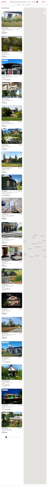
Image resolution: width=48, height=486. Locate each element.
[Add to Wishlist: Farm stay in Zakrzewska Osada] (21, 152)
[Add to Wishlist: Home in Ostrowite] (21, 318)
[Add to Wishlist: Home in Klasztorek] (21, 129)
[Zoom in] (45, 12)
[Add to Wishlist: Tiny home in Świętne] (21, 83)
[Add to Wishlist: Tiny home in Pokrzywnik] (21, 342)
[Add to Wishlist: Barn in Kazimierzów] (21, 223)
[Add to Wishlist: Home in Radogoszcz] (21, 246)
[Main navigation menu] (45, 2)
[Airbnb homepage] (4, 2)
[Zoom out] (45, 14)
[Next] (19, 437)
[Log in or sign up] (43, 2)
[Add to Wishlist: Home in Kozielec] (21, 37)
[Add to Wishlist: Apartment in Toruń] (21, 199)
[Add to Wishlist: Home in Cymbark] (21, 390)
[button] (4, 32)
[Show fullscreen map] (45, 9)
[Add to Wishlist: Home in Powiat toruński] (21, 60)
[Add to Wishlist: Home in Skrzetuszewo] (21, 106)
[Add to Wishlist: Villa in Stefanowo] (21, 294)
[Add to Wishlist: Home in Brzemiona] (21, 269)
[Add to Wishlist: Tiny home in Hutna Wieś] (21, 365)
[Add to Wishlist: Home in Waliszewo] (21, 413)
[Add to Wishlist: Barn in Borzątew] (21, 176)
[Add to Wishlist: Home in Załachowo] (21, 13)
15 (17, 437)
